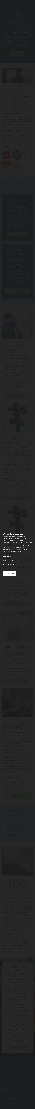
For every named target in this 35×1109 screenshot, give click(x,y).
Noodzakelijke (10, 561)
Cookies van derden (12, 564)
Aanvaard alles (10, 573)
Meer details (7, 556)
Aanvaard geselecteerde (13, 569)
